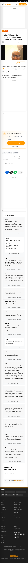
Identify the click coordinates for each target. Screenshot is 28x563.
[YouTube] (24, 1)
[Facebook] (20, 1)
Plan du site (7, 552)
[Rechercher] (16, 4)
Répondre (19, 233)
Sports (2, 512)
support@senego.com (19, 550)
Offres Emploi (16, 514)
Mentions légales (12, 552)
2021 (21, 492)
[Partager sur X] (11, 172)
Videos (2, 519)
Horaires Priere (17, 507)
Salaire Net (16, 506)
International (3, 509)
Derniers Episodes (4, 525)
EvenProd (3, 528)
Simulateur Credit (17, 515)
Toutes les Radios (4, 535)
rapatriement (15, 152)
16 (24, 42)
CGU (15, 529)
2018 (6, 494)
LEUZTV (2, 529)
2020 (25, 492)
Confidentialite (17, 528)
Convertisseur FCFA (17, 502)
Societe (2, 504)
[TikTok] (26, 1)
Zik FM (2, 539)
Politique (2, 502)
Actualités (5, 30)
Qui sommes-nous (17, 525)
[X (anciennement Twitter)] (22, 1)
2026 (3, 492)
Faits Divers (3, 517)
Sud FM (2, 540)
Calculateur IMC (17, 511)
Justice (2, 506)
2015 (17, 494)
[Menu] (2, 4)
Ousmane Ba (9, 152)
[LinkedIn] (15, 537)
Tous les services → (17, 517)
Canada (4, 152)
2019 (3, 494)
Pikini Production (4, 531)
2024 (10, 492)
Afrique (2, 520)
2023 (14, 492)
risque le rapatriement (7, 68)
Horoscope (16, 512)
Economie (3, 507)
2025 (6, 492)
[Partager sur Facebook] (7, 172)
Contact (15, 526)
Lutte (2, 515)
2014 (21, 494)
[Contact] (17, 1)
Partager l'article (15, 146)
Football (2, 514)
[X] (18, 534)
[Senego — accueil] (8, 4)
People (2, 511)
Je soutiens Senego (16, 143)
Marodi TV (3, 526)
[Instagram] (24, 534)
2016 (14, 494)
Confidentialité (20, 552)
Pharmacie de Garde (18, 509)
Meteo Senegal (17, 504)
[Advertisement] (14, 17)
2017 (10, 494)
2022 (17, 492)
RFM (2, 537)
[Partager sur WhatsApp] (15, 172)
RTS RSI (2, 542)
